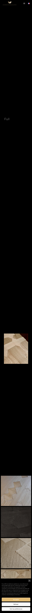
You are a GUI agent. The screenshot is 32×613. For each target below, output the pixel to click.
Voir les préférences (16, 609)
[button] (29, 580)
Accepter (16, 599)
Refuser (16, 604)
